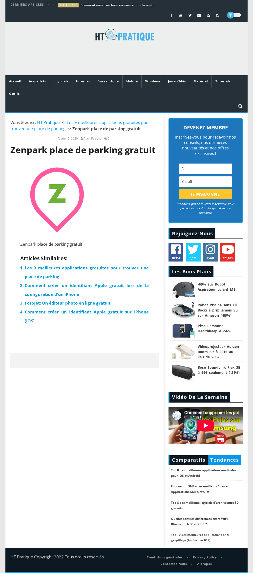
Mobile (132, 81)
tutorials (69, 5)
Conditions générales (165, 557)
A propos (204, 564)
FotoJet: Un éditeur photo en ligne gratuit (67, 303)
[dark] (234, 15)
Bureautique (108, 81)
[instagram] (217, 15)
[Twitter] (190, 15)
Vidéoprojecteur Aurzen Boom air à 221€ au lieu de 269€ (218, 351)
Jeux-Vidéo (177, 81)
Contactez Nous (174, 564)
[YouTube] (181, 15)
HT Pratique (48, 122)
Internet (83, 81)
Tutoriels (223, 81)
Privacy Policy (205, 557)
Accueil (15, 81)
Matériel (201, 81)
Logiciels (61, 81)
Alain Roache (92, 139)
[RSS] (208, 15)
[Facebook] (171, 15)
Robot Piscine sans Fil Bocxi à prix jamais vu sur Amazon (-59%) (218, 310)
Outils (14, 94)
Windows (153, 81)
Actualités (37, 81)
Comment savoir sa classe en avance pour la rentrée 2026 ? (118, 5)
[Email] (199, 15)
